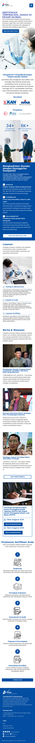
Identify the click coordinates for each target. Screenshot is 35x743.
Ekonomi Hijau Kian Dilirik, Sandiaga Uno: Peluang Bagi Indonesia (17, 414)
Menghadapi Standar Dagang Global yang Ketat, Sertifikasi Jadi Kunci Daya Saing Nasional (17, 371)
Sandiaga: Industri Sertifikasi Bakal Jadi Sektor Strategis (16, 458)
